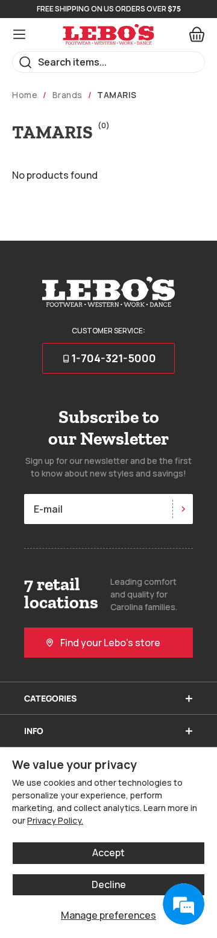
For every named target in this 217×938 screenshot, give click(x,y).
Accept (108, 852)
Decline (109, 884)
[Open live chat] (183, 904)
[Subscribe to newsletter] (182, 509)
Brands (67, 95)
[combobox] (108, 62)
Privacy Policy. (55, 820)
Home (24, 95)
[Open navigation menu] (19, 34)
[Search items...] (25, 62)
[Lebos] (108, 34)
